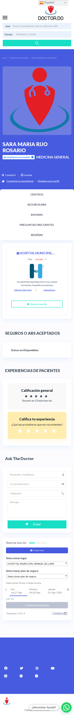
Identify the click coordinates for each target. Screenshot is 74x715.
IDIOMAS (37, 214)
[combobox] (37, 563)
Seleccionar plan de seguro (22, 570)
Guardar (27, 175)
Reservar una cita (38, 304)
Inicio (4, 58)
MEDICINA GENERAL (19, 58)
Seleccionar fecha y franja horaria (23, 582)
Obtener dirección (23, 290)
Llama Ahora (49, 290)
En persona (38, 550)
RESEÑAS (37, 234)
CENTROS (36, 194)
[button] (66, 707)
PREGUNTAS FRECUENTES (37, 224)
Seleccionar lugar (16, 558)
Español (49, 2)
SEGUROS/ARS (36, 204)
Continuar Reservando (37, 605)
